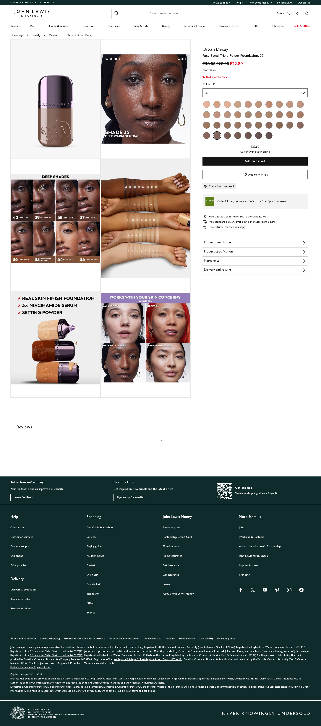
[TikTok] (301, 591)
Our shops (16, 555)
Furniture (88, 26)
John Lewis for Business (253, 555)
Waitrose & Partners (251, 537)
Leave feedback (23, 497)
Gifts (255, 26)
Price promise (18, 565)
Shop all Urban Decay (80, 35)
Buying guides (95, 546)
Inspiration (93, 593)
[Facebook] (241, 591)
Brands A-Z (94, 584)
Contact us (17, 527)
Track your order (20, 599)
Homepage (16, 35)
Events (91, 612)
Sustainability (187, 638)
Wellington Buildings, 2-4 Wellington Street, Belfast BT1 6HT (148, 659)
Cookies (170, 638)
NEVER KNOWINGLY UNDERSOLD (32, 2)
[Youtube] (265, 591)
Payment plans (171, 527)
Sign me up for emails (130, 497)
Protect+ (244, 574)
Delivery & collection (23, 589)
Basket (91, 565)
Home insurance (172, 555)
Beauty (166, 26)
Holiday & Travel (229, 26)
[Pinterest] (277, 591)
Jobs (241, 527)
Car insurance (171, 574)
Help (238, 2)
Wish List (92, 574)
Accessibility (205, 638)
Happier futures (248, 565)
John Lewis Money (259, 2)
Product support (20, 546)
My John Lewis (284, 2)
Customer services (21, 537)
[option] (206, 104)
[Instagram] (289, 591)
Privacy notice (152, 638)
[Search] (116, 13)
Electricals (113, 26)
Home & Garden (59, 26)
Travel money (171, 546)
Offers (91, 603)
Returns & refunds (21, 608)
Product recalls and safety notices (84, 638)
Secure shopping (50, 638)
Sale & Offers (302, 26)
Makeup (53, 35)
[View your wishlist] (297, 13)
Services (92, 537)
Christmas (278, 26)
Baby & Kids (140, 26)
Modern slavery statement (124, 638)
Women (15, 26)
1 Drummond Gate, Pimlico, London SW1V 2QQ (56, 651)
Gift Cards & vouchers (100, 527)
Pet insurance (171, 565)
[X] (253, 591)
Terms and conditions (23, 638)
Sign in (281, 13)
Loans (166, 584)
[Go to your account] (288, 13)
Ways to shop (220, 2)
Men (32, 26)
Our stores (304, 2)
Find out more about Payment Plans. (30, 667)
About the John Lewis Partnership (260, 546)
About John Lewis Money (178, 593)
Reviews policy (226, 638)
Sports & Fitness (194, 26)
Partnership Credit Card (177, 537)
